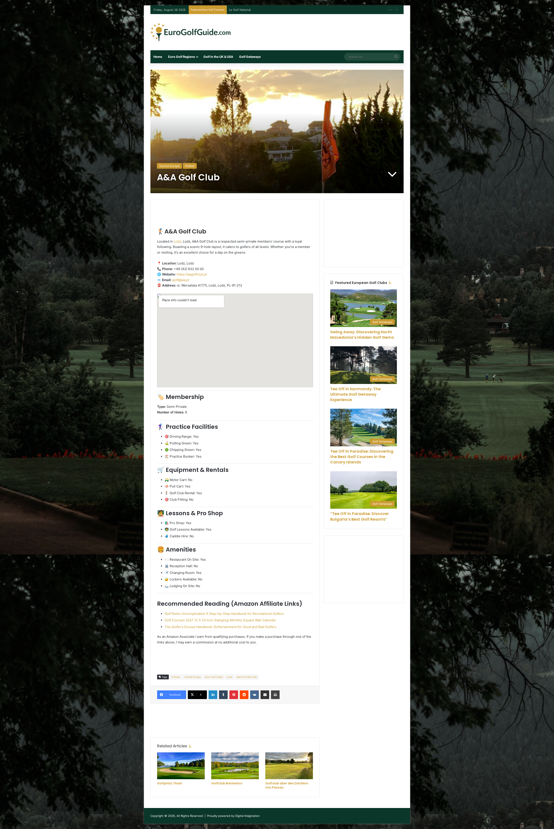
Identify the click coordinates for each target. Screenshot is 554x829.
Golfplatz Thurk (169, 783)
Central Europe (169, 166)
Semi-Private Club (247, 676)
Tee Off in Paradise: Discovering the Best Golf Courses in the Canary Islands (361, 457)
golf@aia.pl (180, 280)
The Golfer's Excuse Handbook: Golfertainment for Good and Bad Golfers (220, 627)
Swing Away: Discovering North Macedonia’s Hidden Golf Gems (362, 334)
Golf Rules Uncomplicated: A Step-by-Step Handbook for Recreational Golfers (224, 614)
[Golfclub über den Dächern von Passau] (289, 765)
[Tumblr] (223, 694)
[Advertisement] (320, 28)
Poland (189, 166)
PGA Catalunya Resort (244, 9)
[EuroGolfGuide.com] (190, 32)
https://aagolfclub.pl (192, 274)
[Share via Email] (265, 694)
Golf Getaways (250, 56)
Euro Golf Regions (181, 56)
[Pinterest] (233, 694)
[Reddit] (244, 694)
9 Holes (175, 676)
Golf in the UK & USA (218, 56)
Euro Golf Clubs (214, 676)
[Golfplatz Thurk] (181, 765)
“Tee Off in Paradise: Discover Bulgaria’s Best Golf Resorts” (359, 516)
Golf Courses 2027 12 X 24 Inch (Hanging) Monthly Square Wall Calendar (220, 620)
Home (157, 56)
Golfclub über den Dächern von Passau (286, 785)
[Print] (275, 694)
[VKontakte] (254, 694)
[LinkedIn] (213, 694)
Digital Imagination (247, 816)
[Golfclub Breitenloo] (235, 765)
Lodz (177, 241)
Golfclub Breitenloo (226, 783)
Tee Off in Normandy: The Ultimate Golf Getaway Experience (355, 394)
